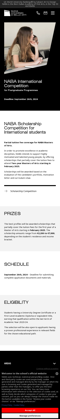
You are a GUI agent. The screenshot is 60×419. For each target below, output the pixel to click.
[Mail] (45, 13)
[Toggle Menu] (53, 13)
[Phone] (38, 13)
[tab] (30, 363)
